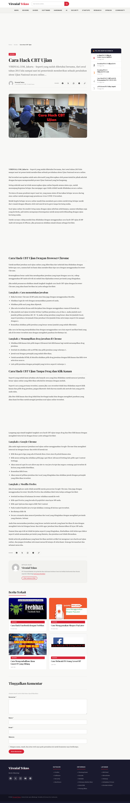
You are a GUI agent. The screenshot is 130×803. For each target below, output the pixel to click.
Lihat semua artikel (29, 578)
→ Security (56, 779)
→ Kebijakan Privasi (107, 782)
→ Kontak (80, 775)
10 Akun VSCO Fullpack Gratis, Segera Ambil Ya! (104, 56)
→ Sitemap (104, 779)
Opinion (108, 10)
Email (11, 727)
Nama (11, 718)
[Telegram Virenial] (30, 778)
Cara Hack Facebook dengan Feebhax (27, 625)
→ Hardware (57, 782)
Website (11, 737)
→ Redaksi (80, 779)
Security (74, 10)
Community (120, 10)
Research (97, 10)
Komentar (12, 697)
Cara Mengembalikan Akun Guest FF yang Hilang (23, 662)
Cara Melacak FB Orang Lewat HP (66, 661)
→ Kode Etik (81, 785)
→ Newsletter (105, 775)
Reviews (25, 10)
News (16, 10)
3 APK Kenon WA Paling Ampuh (106, 86)
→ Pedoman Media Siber (85, 782)
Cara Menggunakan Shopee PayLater (67, 625)
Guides (35, 10)
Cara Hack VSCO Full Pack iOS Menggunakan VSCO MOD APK (106, 79)
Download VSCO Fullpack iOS (106, 63)
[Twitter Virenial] (15, 778)
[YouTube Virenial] (25, 778)
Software (46, 10)
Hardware (58, 10)
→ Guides (56, 772)
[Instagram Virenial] (20, 778)
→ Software (56, 775)
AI (66, 10)
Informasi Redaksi (39, 574)
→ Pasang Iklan (82, 789)
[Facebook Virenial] (10, 778)
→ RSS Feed (104, 772)
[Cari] (66, 4)
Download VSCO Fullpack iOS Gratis (103, 71)
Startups (86, 10)
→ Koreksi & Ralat (106, 785)
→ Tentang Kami (82, 772)
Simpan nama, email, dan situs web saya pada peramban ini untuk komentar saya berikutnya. (44, 747)
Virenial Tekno (29, 567)
